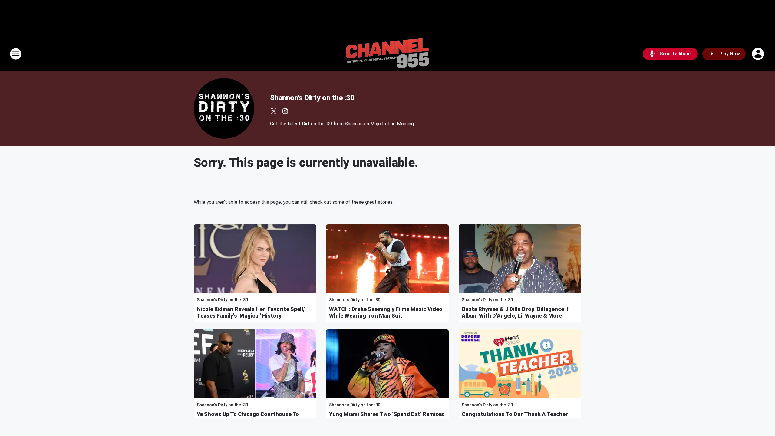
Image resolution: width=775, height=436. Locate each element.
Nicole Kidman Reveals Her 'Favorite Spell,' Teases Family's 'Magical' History (251, 312)
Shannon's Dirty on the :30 (312, 98)
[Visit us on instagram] (285, 111)
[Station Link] (387, 54)
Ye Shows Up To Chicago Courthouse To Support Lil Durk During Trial (248, 417)
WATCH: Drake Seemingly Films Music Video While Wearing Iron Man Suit (385, 312)
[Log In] (758, 54)
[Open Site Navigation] (16, 54)
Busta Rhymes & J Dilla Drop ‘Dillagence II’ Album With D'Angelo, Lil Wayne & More (515, 312)
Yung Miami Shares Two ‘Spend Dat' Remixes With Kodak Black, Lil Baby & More (386, 417)
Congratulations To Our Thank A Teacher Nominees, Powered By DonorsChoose (515, 417)
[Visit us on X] (273, 111)
